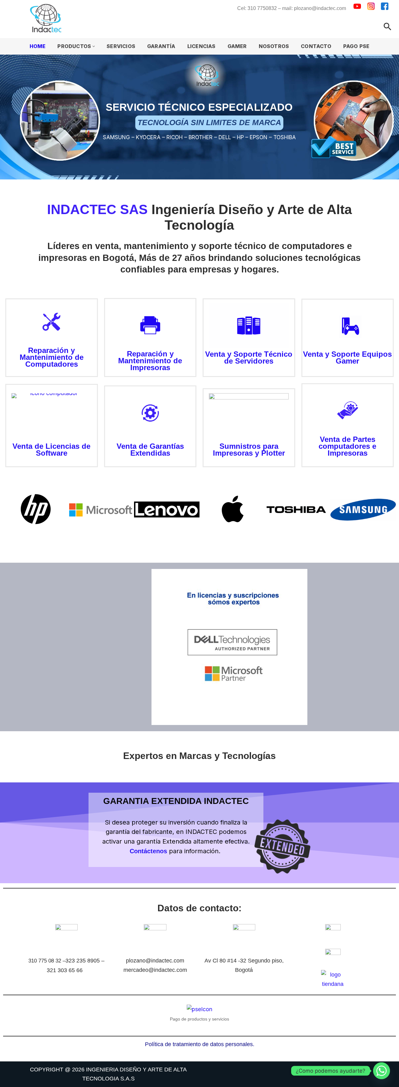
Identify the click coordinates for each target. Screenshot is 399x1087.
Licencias (201, 46)
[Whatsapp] (381, 1070)
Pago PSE (356, 46)
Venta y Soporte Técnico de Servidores (248, 357)
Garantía (161, 46)
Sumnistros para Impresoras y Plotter (249, 449)
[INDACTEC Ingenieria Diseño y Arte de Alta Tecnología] (47, 18)
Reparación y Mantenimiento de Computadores (52, 357)
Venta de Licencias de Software (51, 449)
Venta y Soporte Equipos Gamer (347, 357)
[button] (94, 46)
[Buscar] (387, 26)
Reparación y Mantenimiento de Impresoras (150, 361)
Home (38, 46)
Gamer (237, 46)
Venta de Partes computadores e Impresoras (347, 446)
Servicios (121, 46)
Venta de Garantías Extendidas (150, 449)
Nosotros (274, 46)
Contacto (316, 46)
